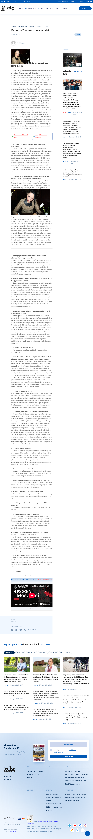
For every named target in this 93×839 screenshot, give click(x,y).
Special (48, 8)
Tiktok (83, 830)
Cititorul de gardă (80, 780)
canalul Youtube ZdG (44, 579)
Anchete (48, 807)
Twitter (77, 830)
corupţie (14, 622)
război (43, 652)
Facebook (80, 825)
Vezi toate (77, 71)
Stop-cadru (49, 810)
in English (81, 1)
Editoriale (85, 774)
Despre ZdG (73, 1)
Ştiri (19, 8)
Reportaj (55, 807)
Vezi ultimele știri (46, 644)
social (78, 784)
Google (72, 830)
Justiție (29, 771)
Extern (37, 774)
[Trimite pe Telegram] (21, 630)
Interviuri (36, 703)
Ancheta (67, 795)
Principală (13, 26)
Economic (30, 774)
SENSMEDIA (13, 831)
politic (72, 784)
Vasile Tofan (65, 652)
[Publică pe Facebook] (12, 630)
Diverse (29, 777)
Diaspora (77, 774)
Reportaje (31, 26)
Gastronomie (79, 777)
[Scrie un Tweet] (16, 630)
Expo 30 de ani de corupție (54, 803)
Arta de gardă (69, 780)
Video (41, 8)
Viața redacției (69, 777)
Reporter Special (23, 26)
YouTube (75, 825)
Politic (65, 137)
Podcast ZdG (69, 774)
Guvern (9, 652)
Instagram (85, 825)
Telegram (69, 825)
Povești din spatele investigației (75, 797)
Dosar (69, 112)
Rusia (20, 652)
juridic (67, 784)
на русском (89, 1)
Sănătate (77, 771)
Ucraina (32, 652)
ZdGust (65, 8)
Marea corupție (81, 795)
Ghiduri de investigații (72, 800)
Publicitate (7, 780)
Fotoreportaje (56, 797)
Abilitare (49, 795)
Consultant (68, 783)
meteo (53, 652)
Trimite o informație (62, 1)
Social (35, 719)
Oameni (48, 797)
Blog (56, 8)
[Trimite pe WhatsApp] (25, 630)
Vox (61, 807)
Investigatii (30, 8)
